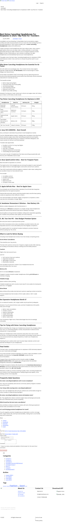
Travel (20, 38)
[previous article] (0, 429)
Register (42, 3)
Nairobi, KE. (40, 491)
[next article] (0, 432)
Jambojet (3, 8)
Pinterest (5, 423)
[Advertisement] (34, 21)
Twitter (5, 420)
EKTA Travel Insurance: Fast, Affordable (15, 431)
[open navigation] (68, 0)
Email (4, 427)
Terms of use (38, 517)
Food (18, 486)
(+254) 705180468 (42, 497)
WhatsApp (5, 425)
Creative (8, 486)
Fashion (13, 485)
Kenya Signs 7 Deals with (11, 434)
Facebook (5, 422)
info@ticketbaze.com (43, 494)
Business (4, 486)
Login (37, 3)
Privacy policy (39, 520)
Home (2, 6)
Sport (22, 485)
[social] (2, 513)
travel (26, 486)
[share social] (4, 418)
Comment (2, 443)
